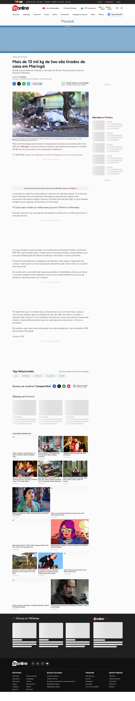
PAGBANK (47, 2)
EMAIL (118, 2)
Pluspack (112, 687)
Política (55, 14)
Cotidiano (15, 687)
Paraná (46, 14)
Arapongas (26, 14)
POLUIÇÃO (50, 376)
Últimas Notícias (31, 676)
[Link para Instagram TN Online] (42, 663)
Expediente (89, 681)
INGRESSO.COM (31, 2)
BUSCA (100, 2)
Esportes (15, 689)
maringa (26, 376)
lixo (16, 376)
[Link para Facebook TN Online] (33, 663)
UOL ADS (68, 2)
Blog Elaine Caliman (53, 684)
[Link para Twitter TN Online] (38, 663)
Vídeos (93, 14)
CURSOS (54, 2)
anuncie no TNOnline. (70, 188)
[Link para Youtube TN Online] (47, 663)
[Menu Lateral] (122, 8)
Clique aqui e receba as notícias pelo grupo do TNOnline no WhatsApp (47, 207)
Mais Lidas (15, 676)
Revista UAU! (65, 14)
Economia (29, 689)
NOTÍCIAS (38, 376)
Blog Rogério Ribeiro (53, 687)
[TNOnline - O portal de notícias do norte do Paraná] (20, 8)
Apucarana (15, 14)
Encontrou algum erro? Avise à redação (74, 371)
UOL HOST (40, 2)
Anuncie (88, 679)
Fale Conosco (90, 676)
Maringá (24, 146)
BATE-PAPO (109, 2)
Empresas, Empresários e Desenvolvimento (61, 681)
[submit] (117, 8)
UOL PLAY (61, 2)
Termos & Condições (92, 687)
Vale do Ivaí (37, 14)
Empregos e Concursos (80, 14)
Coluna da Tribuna (53, 676)
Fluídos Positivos (52, 679)
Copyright (89, 684)
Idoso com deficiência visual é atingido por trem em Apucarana (53, 155)
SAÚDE (61, 376)
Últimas (101, 14)
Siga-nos (35, 83)
